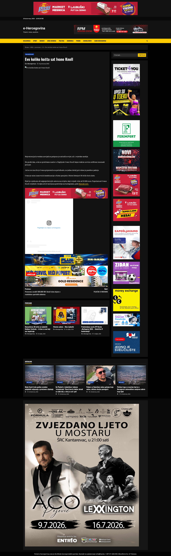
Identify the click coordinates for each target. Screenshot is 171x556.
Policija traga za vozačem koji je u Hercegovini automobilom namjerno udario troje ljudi (131, 389)
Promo (78, 41)
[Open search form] (147, 41)
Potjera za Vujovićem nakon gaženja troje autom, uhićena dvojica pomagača (99, 388)
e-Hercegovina (34, 28)
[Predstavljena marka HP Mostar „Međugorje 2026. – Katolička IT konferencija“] (94, 315)
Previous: (42, 292)
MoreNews (122, 554)
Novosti (42, 41)
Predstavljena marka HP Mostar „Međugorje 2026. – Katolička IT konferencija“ (92, 329)
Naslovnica (26, 41)
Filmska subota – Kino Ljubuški (63, 327)
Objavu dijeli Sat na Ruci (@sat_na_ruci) (49, 251)
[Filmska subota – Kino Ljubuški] (66, 315)
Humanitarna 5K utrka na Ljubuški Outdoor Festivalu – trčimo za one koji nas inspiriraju (37, 329)
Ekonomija (70, 41)
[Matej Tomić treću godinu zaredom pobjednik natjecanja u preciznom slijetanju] (39, 375)
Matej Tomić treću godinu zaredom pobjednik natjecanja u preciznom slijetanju (39, 388)
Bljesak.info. (84, 184)
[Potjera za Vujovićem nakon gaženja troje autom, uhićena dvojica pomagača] (100, 375)
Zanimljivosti (87, 41)
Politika (61, 41)
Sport (35, 41)
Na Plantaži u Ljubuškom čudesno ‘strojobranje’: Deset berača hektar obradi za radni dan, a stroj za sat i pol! (69, 389)
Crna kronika (51, 41)
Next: (101, 290)
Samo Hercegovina (100, 41)
